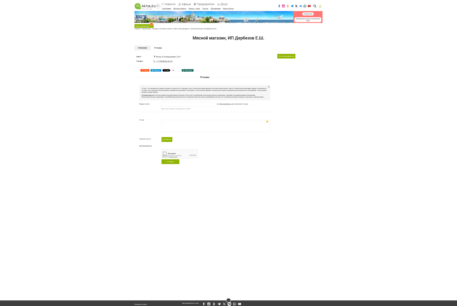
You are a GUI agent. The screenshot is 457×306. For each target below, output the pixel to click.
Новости (170, 4)
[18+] (144, 6)
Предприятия (205, 4)
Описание (142, 48)
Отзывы (158, 48)
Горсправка (166, 9)
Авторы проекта (179, 9)
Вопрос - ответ (194, 9)
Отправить (170, 162)
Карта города (228, 9)
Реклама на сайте (140, 304)
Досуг (224, 4)
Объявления (216, 9)
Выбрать (167, 139)
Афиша (186, 4)
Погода (205, 9)
